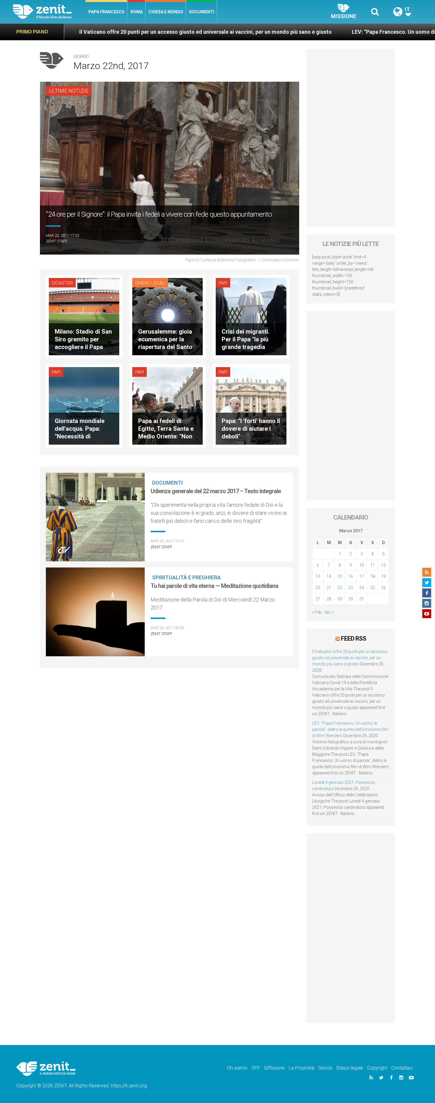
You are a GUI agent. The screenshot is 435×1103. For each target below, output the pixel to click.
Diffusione (274, 1068)
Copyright (377, 1068)
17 (361, 576)
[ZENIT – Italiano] (49, 11)
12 (383, 565)
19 (383, 576)
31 (361, 598)
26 (383, 587)
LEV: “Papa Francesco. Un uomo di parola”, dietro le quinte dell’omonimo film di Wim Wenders (350, 729)
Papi (223, 283)
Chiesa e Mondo (166, 11)
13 (317, 576)
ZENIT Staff (56, 241)
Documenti (201, 11)
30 (350, 598)
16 (350, 576)
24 (361, 587)
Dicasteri (62, 283)
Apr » (329, 612)
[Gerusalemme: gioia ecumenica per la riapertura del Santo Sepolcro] (167, 316)
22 (339, 587)
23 (350, 587)
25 (372, 587)
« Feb (317, 612)
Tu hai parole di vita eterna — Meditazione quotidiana (214, 585)
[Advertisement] (350, 138)
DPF (256, 1068)
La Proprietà (301, 1068)
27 (317, 598)
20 (317, 587)
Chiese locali (150, 283)
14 (328, 576)
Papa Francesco (106, 11)
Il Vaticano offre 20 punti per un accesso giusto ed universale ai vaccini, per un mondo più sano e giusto (129, 32)
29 (339, 598)
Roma (136, 11)
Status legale (349, 1068)
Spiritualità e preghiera (186, 577)
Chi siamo (237, 1068)
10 (361, 565)
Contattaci (402, 1068)
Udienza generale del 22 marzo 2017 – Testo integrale (216, 491)
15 (339, 576)
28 (328, 598)
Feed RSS (353, 638)
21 (328, 587)
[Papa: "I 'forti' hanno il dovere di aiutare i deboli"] (251, 405)
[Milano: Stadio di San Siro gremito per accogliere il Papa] (84, 316)
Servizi (325, 1068)
